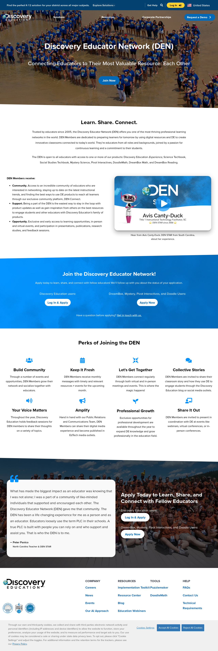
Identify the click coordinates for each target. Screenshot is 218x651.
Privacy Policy (19, 643)
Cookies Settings (145, 627)
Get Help (152, 5)
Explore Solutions (104, 5)
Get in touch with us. (129, 315)
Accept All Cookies (168, 627)
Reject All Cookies (193, 627)
